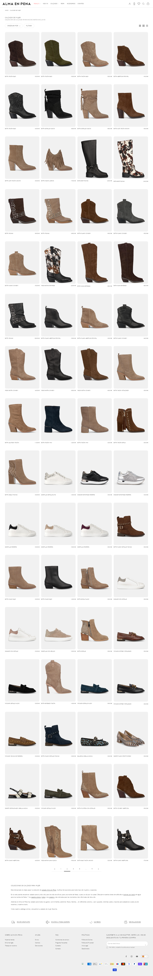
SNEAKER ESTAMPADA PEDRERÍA (86, 495)
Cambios (37, 943)
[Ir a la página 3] (98, 869)
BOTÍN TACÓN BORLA (120, 442)
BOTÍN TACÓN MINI (46, 442)
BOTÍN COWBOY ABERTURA (121, 808)
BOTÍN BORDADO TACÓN (48, 703)
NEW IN (45, 3)
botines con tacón (129, 894)
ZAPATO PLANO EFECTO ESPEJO (122, 756)
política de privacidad (129, 947)
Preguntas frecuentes (61, 943)
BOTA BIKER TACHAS (82, 181)
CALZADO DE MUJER (15, 10)
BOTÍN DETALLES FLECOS (48, 128)
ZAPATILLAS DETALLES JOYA (48, 495)
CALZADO (54, 3)
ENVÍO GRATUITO (23, 922)
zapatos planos (36, 897)
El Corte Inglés (9, 943)
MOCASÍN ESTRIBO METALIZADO (122, 651)
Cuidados (58, 945)
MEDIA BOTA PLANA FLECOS (49, 860)
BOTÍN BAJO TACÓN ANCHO (85, 860)
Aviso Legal (85, 945)
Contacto (58, 948)
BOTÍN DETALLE (81, 651)
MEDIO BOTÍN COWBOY (11, 390)
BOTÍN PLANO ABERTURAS (12, 860)
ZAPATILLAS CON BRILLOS (48, 651)
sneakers (52, 897)
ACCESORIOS (71, 3)
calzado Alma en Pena (49, 890)
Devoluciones (39, 945)
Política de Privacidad (88, 943)
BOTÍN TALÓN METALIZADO (121, 390)
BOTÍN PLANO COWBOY (84, 233)
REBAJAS (36, 3)
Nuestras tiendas (9, 939)
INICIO (6, 10)
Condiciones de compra (62, 939)
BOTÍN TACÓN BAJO (10, 76)
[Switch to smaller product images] (143, 26)
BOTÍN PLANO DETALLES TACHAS (123, 547)
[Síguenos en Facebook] (126, 956)
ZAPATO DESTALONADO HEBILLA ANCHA (16, 808)
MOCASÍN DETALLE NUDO (12, 703)
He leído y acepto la (122, 947)
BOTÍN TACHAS (9, 233)
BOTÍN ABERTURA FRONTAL (121, 76)
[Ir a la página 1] (55, 869)
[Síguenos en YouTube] (137, 956)
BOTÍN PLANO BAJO (10, 599)
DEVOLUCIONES (135, 922)
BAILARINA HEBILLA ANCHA (84, 756)
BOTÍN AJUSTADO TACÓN (12, 442)
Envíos (37, 939)
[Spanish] (144, 956)
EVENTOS (81, 3)
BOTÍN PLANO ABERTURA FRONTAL (51, 338)
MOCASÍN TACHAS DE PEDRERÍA (14, 756)
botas (43, 897)
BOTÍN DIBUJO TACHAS (11, 495)
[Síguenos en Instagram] (132, 956)
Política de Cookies (87, 939)
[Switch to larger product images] (140, 26)
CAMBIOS (97, 922)
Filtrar (29, 26)
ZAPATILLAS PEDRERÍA (11, 547)
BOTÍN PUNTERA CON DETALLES (86, 808)
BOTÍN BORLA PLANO (83, 599)
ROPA (62, 3)
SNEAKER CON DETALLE (120, 599)
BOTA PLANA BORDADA (83, 286)
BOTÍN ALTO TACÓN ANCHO (121, 128)
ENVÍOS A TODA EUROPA (60, 922)
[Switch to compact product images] (147, 26)
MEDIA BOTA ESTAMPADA (48, 285)
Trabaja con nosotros (11, 945)
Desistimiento (85, 948)
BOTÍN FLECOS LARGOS (47, 181)
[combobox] (144, 956)
